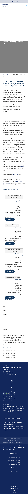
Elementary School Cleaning (19, 254)
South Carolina (6, 183)
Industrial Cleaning (19, 442)
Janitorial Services (18, 438)
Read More (10, 219)
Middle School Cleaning (18, 280)
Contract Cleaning (8, 438)
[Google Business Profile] (12, 381)
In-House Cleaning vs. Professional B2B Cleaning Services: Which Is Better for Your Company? (14, 428)
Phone (5, 310)
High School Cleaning (18, 228)
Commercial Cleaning (8, 442)
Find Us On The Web (8, 379)
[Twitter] (6, 393)
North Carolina (18, 181)
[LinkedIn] (9, 393)
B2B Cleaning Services (13, 440)
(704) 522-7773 (14, 1)
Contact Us (14, 468)
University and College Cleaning (18, 201)
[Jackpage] (14, 393)
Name (4, 302)
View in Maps (14, 487)
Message (5, 314)
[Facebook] (4, 393)
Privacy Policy (14, 492)
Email (4, 306)
